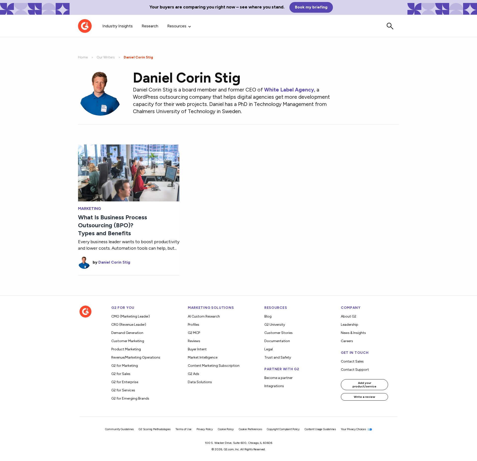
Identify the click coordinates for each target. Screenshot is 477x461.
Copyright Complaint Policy (283, 429)
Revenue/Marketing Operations (135, 357)
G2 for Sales (120, 374)
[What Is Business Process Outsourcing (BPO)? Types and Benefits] (128, 172)
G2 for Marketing (124, 366)
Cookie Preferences (250, 429)
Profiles (193, 325)
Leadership (349, 325)
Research (150, 26)
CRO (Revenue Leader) (128, 325)
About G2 (348, 316)
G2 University (274, 325)
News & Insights (353, 333)
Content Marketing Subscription (213, 366)
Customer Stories (278, 333)
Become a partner (278, 378)
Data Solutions (200, 382)
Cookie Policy (226, 429)
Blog (268, 316)
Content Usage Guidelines (320, 429)
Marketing (89, 208)
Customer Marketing (127, 341)
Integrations (274, 386)
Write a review (364, 397)
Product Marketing (126, 349)
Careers (347, 341)
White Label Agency (289, 90)
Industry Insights (117, 26)
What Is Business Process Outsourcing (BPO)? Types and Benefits (112, 225)
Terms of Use (183, 429)
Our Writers (106, 57)
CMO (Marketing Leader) (130, 316)
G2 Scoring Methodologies (154, 429)
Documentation (277, 341)
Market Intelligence (202, 357)
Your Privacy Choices (354, 429)
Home (83, 57)
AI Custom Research (204, 316)
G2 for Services (123, 390)
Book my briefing (311, 7)
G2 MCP (194, 333)
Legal (268, 349)
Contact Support (355, 370)
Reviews (194, 341)
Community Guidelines (119, 429)
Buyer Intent (197, 349)
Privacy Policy (205, 429)
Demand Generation (127, 333)
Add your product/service (364, 384)
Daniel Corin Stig (114, 262)
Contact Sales (352, 361)
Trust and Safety (277, 357)
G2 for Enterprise (124, 382)
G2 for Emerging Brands (130, 398)
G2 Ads (193, 374)
